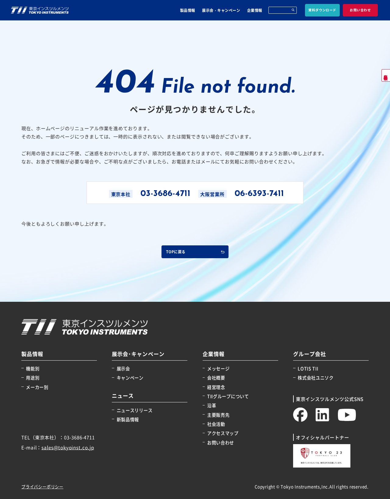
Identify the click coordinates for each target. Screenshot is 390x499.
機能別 (32, 368)
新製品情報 (128, 419)
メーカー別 (37, 387)
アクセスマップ (223, 433)
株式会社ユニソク (316, 377)
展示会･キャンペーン (138, 354)
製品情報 (187, 10)
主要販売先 (218, 415)
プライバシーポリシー (42, 487)
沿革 (211, 405)
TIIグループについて (228, 396)
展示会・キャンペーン (221, 10)
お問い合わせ (220, 442)
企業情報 (254, 10)
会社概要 (216, 377)
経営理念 (216, 387)
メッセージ (218, 368)
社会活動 (216, 424)
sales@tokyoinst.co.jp (67, 447)
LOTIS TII (308, 368)
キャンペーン (130, 377)
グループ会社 (309, 354)
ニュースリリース (134, 410)
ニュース (123, 395)
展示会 (123, 368)
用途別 (32, 377)
